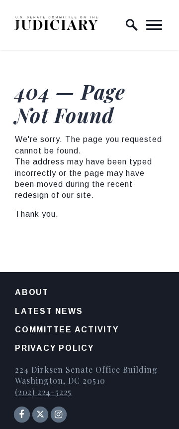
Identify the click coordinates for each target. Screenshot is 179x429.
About (32, 292)
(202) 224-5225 (43, 392)
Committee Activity (67, 329)
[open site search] (132, 25)
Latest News (49, 311)
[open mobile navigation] (154, 24)
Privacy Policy (54, 348)
